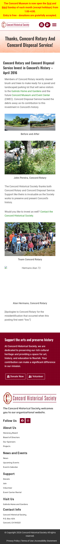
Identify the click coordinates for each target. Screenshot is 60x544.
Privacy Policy (13, 541)
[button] (54, 24)
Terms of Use (27, 541)
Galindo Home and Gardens (26, 91)
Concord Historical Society (34, 532)
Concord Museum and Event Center (31, 95)
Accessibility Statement (46, 541)
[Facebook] (22, 420)
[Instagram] (28, 420)
